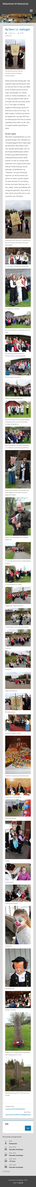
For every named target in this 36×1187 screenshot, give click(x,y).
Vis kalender (6, 1171)
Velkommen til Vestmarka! (15, 3)
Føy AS (21, 1183)
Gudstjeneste (13, 1143)
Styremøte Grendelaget (16, 1149)
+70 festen (12, 1161)
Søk (6, 1124)
